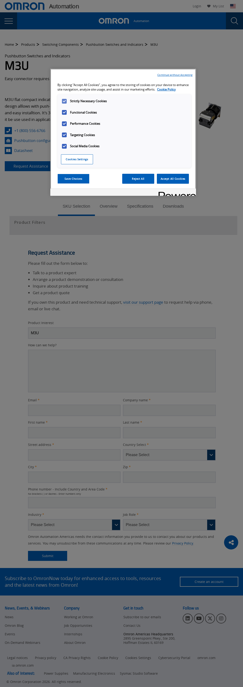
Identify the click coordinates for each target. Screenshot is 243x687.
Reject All (138, 178)
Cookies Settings (77, 159)
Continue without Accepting (174, 75)
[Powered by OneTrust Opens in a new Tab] (176, 193)
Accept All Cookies (173, 178)
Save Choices (73, 178)
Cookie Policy (166, 89)
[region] (123, 132)
